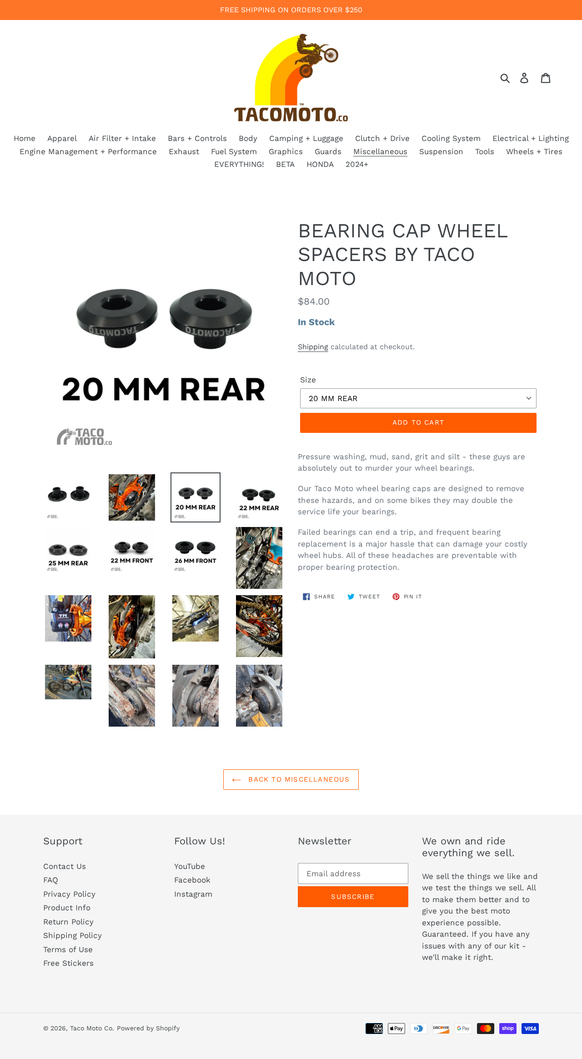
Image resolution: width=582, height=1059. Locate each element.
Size (308, 379)
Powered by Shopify (148, 1028)
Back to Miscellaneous (298, 779)
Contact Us (64, 866)
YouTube (189, 866)
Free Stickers (68, 963)
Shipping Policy (72, 935)
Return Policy (68, 921)
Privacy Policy (69, 893)
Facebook (192, 879)
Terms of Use (68, 949)
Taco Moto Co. (92, 1028)
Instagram (193, 893)
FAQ (50, 879)
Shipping (313, 346)
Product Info (66, 907)
